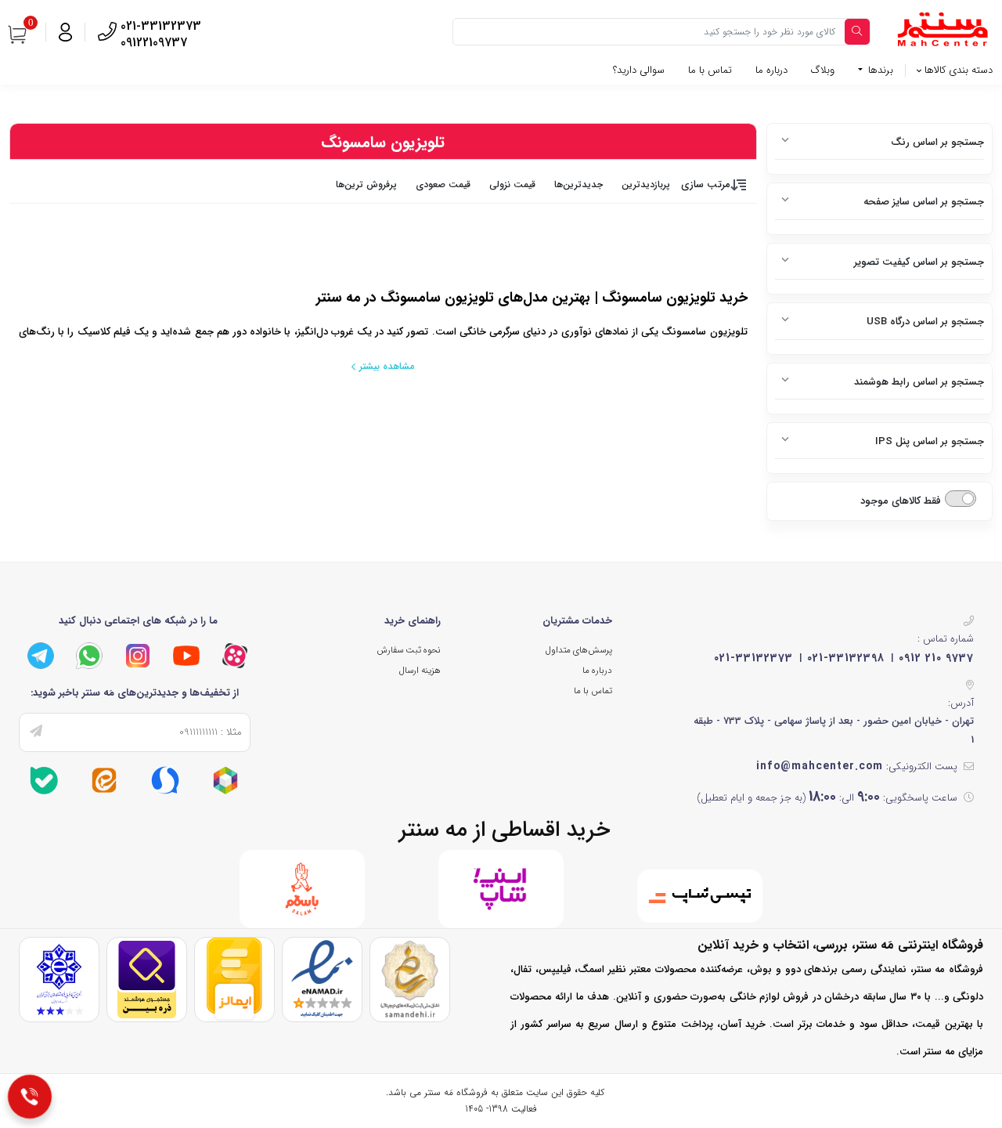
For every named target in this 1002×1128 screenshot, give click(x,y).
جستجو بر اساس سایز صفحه (923, 201)
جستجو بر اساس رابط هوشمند (919, 382)
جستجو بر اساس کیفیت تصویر (919, 262)
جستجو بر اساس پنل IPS (929, 441)
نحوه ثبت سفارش (409, 650)
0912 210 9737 (936, 658)
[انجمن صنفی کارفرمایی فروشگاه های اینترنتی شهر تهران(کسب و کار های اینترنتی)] (59, 979)
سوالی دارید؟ (639, 70)
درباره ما (771, 70)
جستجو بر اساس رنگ (937, 142)
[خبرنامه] (36, 732)
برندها (879, 70)
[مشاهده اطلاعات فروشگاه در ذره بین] (146, 979)
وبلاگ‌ (822, 70)
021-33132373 (753, 658)
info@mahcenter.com (819, 766)
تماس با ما (710, 70)
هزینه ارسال (420, 670)
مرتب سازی (705, 184)
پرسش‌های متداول (579, 650)
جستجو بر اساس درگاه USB (925, 321)
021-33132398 (846, 658)
